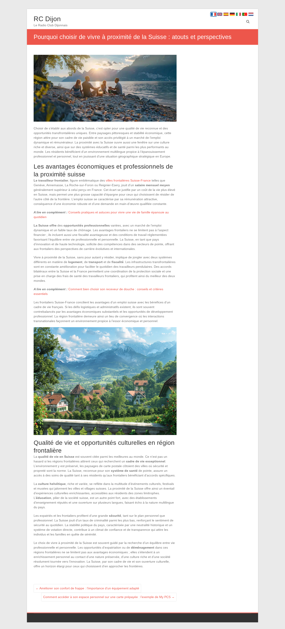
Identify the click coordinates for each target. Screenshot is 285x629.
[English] (219, 14)
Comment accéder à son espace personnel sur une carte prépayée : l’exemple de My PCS (109, 597)
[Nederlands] (251, 14)
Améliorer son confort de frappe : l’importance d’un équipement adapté (87, 588)
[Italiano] (238, 14)
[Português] (244, 14)
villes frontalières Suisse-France (128, 180)
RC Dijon (47, 18)
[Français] (213, 14)
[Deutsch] (232, 14)
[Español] (226, 14)
